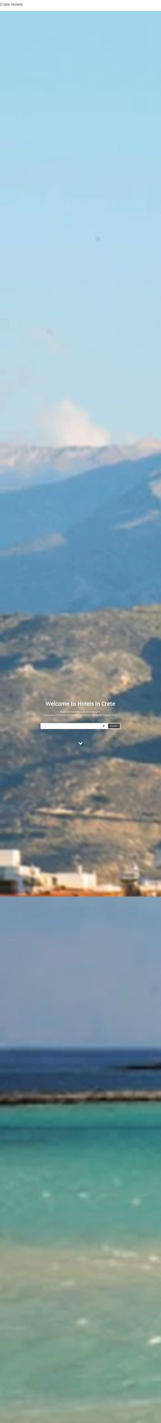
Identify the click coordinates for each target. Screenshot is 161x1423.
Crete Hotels (11, 4)
